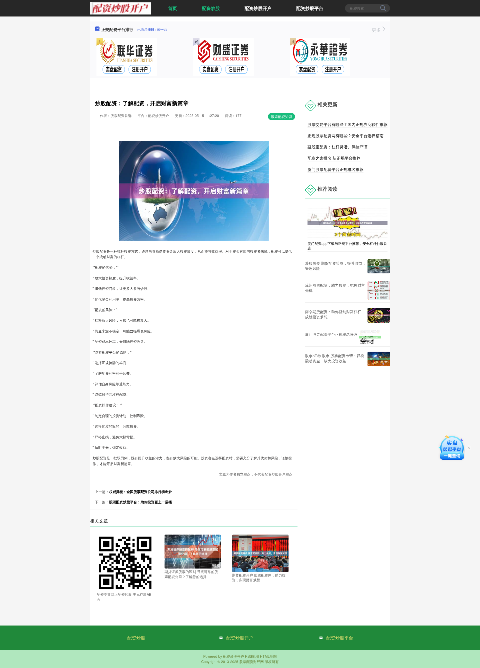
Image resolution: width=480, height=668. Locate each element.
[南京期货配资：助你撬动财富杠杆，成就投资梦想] (379, 315)
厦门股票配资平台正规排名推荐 (336, 169)
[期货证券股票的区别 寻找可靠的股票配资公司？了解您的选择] (192, 551)
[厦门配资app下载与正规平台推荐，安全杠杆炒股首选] (348, 222)
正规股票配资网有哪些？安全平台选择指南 (346, 135)
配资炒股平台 (309, 8)
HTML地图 (268, 656)
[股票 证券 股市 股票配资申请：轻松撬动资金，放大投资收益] (379, 359)
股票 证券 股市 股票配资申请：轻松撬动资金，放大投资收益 (334, 358)
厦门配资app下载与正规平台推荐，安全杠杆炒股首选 (347, 245)
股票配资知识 (281, 116)
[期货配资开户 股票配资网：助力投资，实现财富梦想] (260, 552)
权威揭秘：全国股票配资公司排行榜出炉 (140, 491)
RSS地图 (252, 656)
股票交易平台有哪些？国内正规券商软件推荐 (348, 124)
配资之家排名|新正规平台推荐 (334, 158)
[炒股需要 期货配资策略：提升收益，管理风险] (379, 266)
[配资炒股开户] (120, 7)
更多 (377, 29)
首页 (172, 8)
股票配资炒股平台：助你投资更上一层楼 (140, 501)
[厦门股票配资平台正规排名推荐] (370, 337)
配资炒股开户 (258, 8)
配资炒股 (211, 8)
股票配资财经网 (251, 661)
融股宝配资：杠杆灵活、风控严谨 (338, 147)
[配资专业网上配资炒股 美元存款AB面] (125, 562)
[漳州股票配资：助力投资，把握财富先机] (379, 290)
